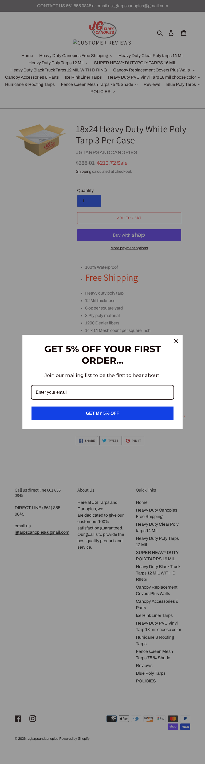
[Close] (176, 341)
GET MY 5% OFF (102, 413)
